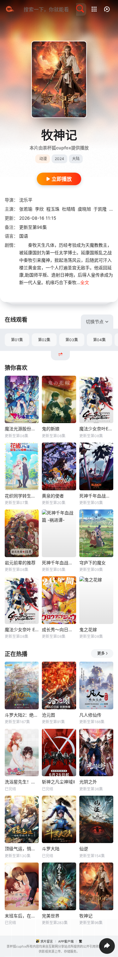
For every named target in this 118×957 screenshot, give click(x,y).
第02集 (44, 339)
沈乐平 (25, 199)
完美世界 (50, 915)
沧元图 (48, 715)
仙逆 (83, 848)
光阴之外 (88, 781)
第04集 (99, 339)
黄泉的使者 (53, 495)
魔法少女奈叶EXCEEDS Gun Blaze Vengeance (96, 428)
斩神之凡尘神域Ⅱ (58, 781)
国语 (23, 236)
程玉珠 (52, 209)
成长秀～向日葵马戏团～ (59, 629)
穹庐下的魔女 (92, 562)
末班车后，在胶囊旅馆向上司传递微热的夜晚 (22, 915)
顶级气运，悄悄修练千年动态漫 (22, 848)
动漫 (43, 158)
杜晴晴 (68, 209)
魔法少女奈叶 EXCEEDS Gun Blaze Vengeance (22, 629)
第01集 (17, 339)
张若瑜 (25, 209)
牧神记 (86, 915)
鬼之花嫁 (88, 629)
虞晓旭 (84, 209)
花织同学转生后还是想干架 (22, 495)
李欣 (39, 209)
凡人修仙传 (90, 715)
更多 (101, 653)
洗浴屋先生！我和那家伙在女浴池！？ (22, 781)
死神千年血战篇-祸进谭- (96, 495)
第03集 (71, 339)
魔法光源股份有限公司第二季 (22, 428)
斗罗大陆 (50, 848)
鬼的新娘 (50, 428)
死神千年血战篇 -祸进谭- (59, 562)
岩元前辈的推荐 (20, 562)
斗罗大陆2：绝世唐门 (22, 715)
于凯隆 (100, 209)
